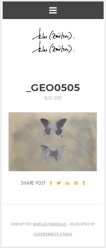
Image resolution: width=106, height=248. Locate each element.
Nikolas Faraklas (49, 224)
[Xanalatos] (53, 41)
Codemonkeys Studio (53, 234)
